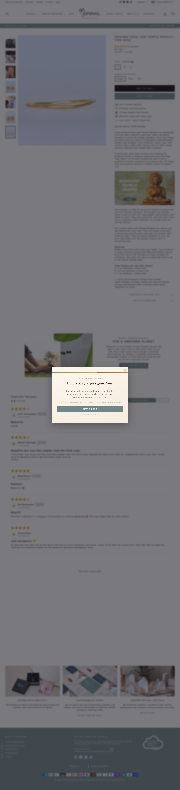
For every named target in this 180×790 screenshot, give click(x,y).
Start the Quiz (90, 409)
